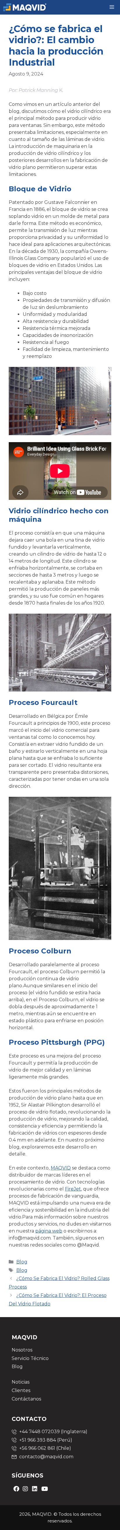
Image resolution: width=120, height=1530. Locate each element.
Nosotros (22, 1350)
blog (21, 1270)
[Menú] (112, 7)
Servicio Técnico (30, 1358)
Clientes (21, 1390)
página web (48, 1231)
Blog (21, 1262)
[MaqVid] (25, 7)
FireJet (73, 1189)
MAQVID (61, 1168)
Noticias (20, 1382)
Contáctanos (26, 1399)
